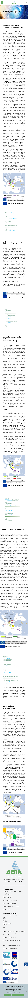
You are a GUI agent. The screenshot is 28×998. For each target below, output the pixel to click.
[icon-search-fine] (26, 2)
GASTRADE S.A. (6, 893)
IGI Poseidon (5, 926)
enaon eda (5, 921)
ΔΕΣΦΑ (4, 920)
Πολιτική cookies (18, 995)
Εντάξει (8, 995)
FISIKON (4, 918)
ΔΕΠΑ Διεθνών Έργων (7, 923)
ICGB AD (4, 927)
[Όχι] (26, 991)
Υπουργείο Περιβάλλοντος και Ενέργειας (11, 915)
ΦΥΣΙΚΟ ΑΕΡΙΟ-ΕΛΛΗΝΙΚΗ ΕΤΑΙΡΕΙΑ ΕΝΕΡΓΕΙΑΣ (12, 891)
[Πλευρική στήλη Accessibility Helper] (26, 964)
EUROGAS (5, 924)
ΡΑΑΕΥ (4, 917)
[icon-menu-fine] (2, 2)
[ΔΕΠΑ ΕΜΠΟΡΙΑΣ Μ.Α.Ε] (14, 2)
